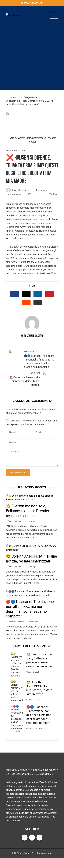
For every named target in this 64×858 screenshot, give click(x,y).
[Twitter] (32, 838)
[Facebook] (25, 838)
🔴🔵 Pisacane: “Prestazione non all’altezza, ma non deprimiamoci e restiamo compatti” (39, 715)
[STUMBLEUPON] (26, 302)
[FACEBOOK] (14, 294)
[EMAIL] (37, 302)
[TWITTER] (26, 294)
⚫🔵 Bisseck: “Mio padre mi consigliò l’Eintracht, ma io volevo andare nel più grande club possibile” (39, 359)
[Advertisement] (32, 58)
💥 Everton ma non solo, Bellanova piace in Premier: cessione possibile (28, 511)
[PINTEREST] (49, 294)
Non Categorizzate (15, 151)
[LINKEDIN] (37, 294)
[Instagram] (39, 838)
